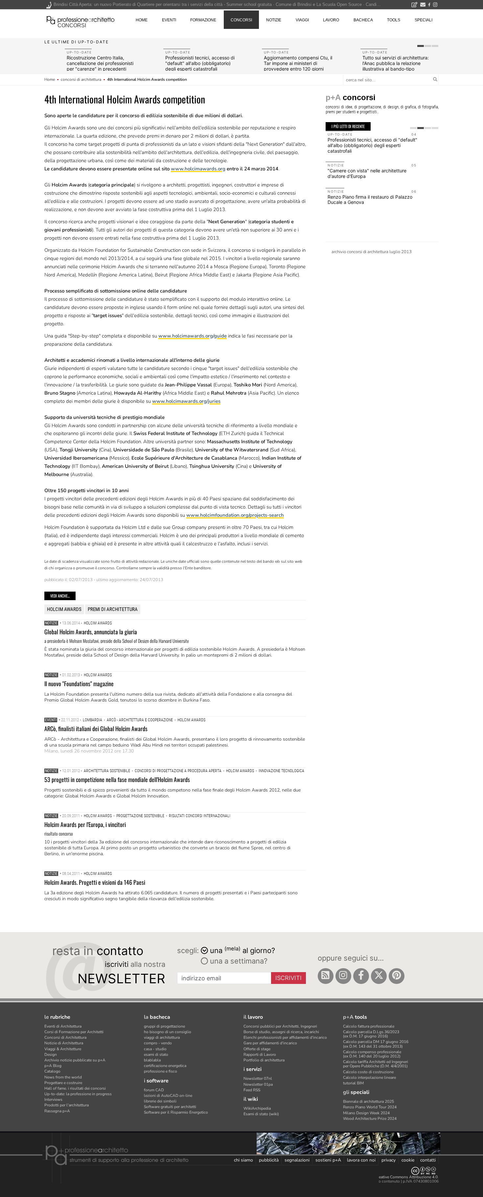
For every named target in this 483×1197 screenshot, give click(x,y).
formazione (203, 20)
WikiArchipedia (257, 1108)
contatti (428, 1160)
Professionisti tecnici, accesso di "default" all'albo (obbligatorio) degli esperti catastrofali (200, 63)
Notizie (51, 623)
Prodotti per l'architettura (66, 1105)
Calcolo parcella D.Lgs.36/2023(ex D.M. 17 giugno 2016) (371, 1034)
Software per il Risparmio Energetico (176, 1112)
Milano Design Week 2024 (366, 1113)
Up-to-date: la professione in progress (78, 1094)
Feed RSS (251, 1090)
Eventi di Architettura (62, 1026)
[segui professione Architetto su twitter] (379, 976)
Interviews (53, 1099)
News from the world (63, 1077)
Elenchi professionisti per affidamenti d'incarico (285, 1037)
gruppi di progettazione (164, 1026)
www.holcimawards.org (198, 168)
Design (50, 1054)
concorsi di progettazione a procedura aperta (178, 771)
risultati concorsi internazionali (199, 816)
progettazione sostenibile (140, 816)
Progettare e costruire (63, 1082)
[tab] (420, 46)
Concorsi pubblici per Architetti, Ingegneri (280, 1026)
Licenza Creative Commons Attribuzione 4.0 (399, 1177)
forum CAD (154, 1090)
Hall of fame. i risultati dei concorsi (75, 1088)
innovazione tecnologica (281, 771)
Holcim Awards (64, 609)
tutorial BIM (353, 1083)
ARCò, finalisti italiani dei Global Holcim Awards (96, 728)
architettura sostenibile (107, 771)
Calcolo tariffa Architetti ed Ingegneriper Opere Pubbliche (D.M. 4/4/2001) (375, 1064)
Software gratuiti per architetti (170, 1106)
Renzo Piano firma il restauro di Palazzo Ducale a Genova (370, 199)
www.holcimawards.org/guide (192, 336)
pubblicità (269, 1160)
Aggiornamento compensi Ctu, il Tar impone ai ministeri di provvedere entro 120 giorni (298, 63)
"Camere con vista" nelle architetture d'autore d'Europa (367, 173)
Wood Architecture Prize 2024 (370, 1118)
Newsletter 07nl (257, 1078)
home (142, 20)
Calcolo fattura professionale (368, 1026)
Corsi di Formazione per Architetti (74, 1031)
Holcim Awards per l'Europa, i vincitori (85, 824)
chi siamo (243, 1160)
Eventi (51, 720)
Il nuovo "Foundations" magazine (79, 683)
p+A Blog (52, 1065)
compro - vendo (158, 1043)
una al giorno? (242, 950)
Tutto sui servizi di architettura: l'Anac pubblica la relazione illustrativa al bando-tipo (395, 63)
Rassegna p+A (57, 1111)
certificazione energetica (165, 1065)
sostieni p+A (328, 1160)
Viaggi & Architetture (62, 1049)
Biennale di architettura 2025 (368, 1101)
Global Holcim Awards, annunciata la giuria (90, 631)
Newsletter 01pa (258, 1084)
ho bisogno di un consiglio (167, 1031)
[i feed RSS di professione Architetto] (326, 976)
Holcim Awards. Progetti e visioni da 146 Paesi (94, 882)
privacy (388, 1160)
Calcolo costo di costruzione (368, 1072)
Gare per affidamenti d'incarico (270, 1043)
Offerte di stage (256, 1049)
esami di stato (156, 1054)
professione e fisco (160, 1071)
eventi (169, 20)
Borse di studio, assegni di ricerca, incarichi (281, 1031)
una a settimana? (237, 961)
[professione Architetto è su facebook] (361, 976)
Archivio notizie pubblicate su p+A (74, 1060)
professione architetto (80, 19)
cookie (408, 1160)
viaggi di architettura (162, 1037)
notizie (273, 20)
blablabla (152, 1060)
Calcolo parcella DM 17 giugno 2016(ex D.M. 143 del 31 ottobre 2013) (375, 1044)
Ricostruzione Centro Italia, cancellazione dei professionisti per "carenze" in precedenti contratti (100, 66)
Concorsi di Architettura (65, 1037)
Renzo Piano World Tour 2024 (370, 1107)
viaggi (302, 20)
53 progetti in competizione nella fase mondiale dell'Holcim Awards (117, 779)
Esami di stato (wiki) (261, 1114)
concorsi (72, 25)
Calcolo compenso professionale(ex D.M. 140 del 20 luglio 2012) (372, 1054)
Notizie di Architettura (63, 1043)
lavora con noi (361, 1160)
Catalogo (52, 1071)
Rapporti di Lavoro (259, 1054)
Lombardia (92, 720)
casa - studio (155, 1049)
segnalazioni (297, 1160)
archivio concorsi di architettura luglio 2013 (372, 252)
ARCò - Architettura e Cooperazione (140, 720)
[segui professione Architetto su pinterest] (396, 976)
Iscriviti (288, 977)
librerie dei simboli (160, 1101)
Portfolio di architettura (264, 1060)
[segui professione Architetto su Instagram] (343, 976)
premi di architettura (113, 609)
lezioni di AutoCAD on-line (168, 1095)
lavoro (331, 20)
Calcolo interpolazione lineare (369, 1077)
